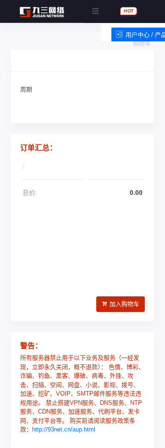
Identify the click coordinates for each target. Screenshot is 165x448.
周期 (26, 89)
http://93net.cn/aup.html (63, 429)
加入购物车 (124, 304)
